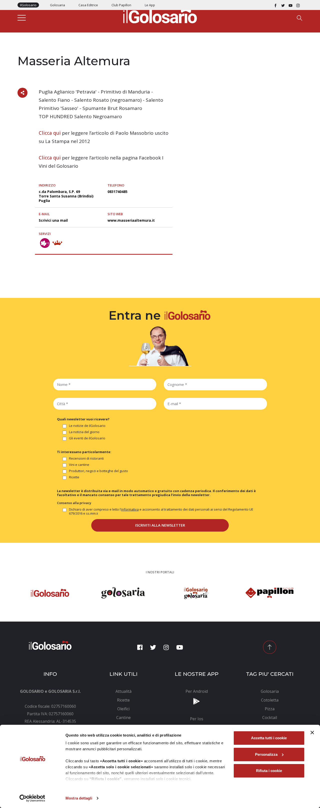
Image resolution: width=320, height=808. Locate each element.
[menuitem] (123, 691)
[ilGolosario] (160, 15)
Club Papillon (121, 5)
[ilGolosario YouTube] (290, 4)
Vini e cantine (79, 465)
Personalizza (266, 754)
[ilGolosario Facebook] (276, 4)
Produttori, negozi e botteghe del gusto (98, 471)
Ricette (74, 477)
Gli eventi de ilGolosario (87, 438)
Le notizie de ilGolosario (87, 426)
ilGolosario (28, 5)
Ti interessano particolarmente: (84, 452)
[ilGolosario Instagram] (298, 4)
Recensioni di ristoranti (86, 458)
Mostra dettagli (79, 798)
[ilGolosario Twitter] (283, 4)
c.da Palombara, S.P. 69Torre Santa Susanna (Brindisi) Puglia (66, 196)
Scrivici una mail (53, 220)
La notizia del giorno (84, 432)
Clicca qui (50, 133)
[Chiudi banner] (312, 732)
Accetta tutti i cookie (269, 738)
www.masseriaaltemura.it (131, 220)
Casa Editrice (88, 5)
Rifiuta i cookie (269, 771)
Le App (150, 5)
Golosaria (57, 5)
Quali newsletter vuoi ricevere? (83, 419)
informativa (130, 509)
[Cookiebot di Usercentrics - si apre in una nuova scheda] (32, 798)
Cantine (25, 50)
